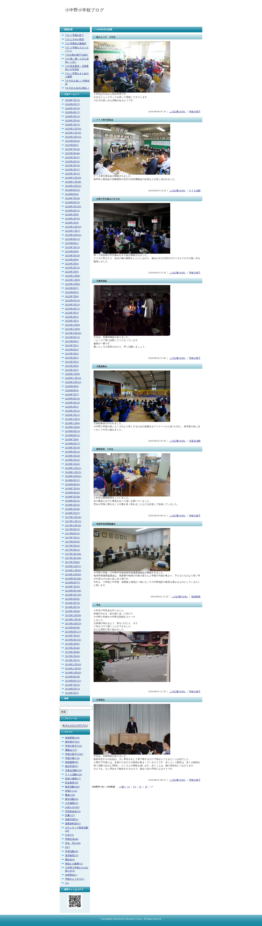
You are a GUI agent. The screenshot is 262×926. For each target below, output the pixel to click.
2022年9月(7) (72, 288)
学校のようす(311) (74, 879)
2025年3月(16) (72, 165)
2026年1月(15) (72, 124)
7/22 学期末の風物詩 (75, 43)
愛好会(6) (70, 859)
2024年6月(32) (72, 202)
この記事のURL (177, 111)
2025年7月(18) (72, 149)
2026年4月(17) (72, 112)
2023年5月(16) (72, 255)
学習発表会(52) (73, 811)
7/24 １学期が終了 (74, 35)
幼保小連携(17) (73, 778)
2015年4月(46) (72, 648)
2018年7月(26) (72, 488)
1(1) (67, 883)
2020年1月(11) (72, 415)
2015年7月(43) (72, 636)
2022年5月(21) (72, 304)
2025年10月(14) (73, 137)
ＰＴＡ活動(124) (73, 774)
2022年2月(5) (72, 317)
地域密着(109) (72, 738)
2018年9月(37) (72, 480)
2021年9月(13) (72, 337)
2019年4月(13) (72, 452)
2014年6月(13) (72, 689)
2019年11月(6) (72, 423)
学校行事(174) (72, 758)
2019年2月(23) (72, 460)
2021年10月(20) (73, 333)
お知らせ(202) (72, 807)
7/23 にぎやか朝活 (74, 39)
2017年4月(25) (72, 550)
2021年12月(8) (72, 325)
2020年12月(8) (72, 374)
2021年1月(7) (72, 370)
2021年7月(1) (72, 345)
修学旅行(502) (72, 742)
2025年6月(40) (72, 153)
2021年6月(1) (72, 349)
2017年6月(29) (72, 542)
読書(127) (70, 815)
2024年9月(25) (72, 190)
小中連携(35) (71, 803)
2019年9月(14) (72, 431)
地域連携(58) (71, 762)
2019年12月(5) (72, 419)
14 (134, 787)
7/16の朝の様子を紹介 (76, 55)
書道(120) (70, 795)
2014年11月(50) (73, 668)
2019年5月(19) (72, 447)
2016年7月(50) (72, 586)
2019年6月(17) (72, 443)
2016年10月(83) (73, 574)
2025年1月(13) (72, 173)
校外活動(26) (71, 799)
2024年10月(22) (73, 186)
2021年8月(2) (72, 341)
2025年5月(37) (72, 157)
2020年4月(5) (72, 407)
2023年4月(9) (72, 259)
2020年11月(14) (73, 378)
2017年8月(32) (72, 533)
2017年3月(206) (73, 554)
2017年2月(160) (73, 558)
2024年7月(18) (72, 198)
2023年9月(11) (72, 239)
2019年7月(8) (72, 439)
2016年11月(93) (73, 570)
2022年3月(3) (72, 313)
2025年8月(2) (72, 145)
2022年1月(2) (72, 321)
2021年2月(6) (72, 366)
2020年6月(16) (72, 398)
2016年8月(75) (72, 582)
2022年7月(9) (72, 296)
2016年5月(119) (73, 595)
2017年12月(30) (73, 517)
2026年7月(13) (72, 100)
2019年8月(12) (72, 435)
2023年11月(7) (72, 231)
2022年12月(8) (72, 276)
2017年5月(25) (72, 546)
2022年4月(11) (72, 309)
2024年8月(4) (72, 194)
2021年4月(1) (72, 358)
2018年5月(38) (72, 497)
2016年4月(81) (72, 599)
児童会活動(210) (73, 770)
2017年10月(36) (73, 525)
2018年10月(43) (73, 476)
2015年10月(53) (73, 623)
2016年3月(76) (72, 603)
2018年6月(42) (72, 492)
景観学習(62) (71, 819)
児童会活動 (195, 441)
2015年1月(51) (72, 660)
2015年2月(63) (72, 656)
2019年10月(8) (72, 427)
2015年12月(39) (73, 615)
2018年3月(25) (72, 505)
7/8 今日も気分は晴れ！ (77, 88)
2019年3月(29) (72, 456)
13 (128, 787)
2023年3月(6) (72, 264)
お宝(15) (69, 835)
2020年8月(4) (72, 390)
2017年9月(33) (72, 529)
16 (146, 787)
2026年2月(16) (72, 120)
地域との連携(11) (74, 863)
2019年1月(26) (72, 464)
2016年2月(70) (72, 607)
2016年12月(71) (73, 566)
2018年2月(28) (72, 509)
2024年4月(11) (72, 210)
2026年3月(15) (72, 116)
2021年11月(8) (72, 329)
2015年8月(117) (73, 632)
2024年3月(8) (72, 214)
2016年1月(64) (72, 611)
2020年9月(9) (72, 386)
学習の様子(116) (73, 746)
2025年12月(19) (73, 129)
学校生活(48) (71, 839)
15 (140, 787)
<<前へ (122, 787)
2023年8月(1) (72, 243)
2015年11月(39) (73, 619)
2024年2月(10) (72, 218)
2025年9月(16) (72, 141)
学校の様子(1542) (74, 754)
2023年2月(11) (72, 268)
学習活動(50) (71, 851)
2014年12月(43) (73, 664)
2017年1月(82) (72, 562)
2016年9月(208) (73, 578)
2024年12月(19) (73, 178)
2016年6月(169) (73, 591)
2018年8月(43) (72, 484)
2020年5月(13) (72, 403)
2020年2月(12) (72, 411)
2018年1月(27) (72, 513)
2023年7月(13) (72, 247)
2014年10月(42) (73, 672)
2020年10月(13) (73, 382)
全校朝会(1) (71, 875)
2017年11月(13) (73, 521)
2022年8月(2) (72, 292)
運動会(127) (71, 750)
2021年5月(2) (72, 353)
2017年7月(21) (72, 537)
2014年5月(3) (72, 693)
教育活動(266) (72, 787)
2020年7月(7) (72, 394)
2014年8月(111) (73, 681)
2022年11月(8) (72, 280)
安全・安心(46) (73, 843)
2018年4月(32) (72, 501)
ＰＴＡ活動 (195, 190)
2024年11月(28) (73, 182)
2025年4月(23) (72, 161)
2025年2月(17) (72, 169)
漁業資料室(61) (73, 823)
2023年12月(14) (73, 227)
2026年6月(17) (72, 104)
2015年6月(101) (73, 640)
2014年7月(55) (72, 685)
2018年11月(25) (73, 472)
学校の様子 (195, 111)
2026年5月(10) (72, 108)
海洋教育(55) (71, 855)
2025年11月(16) (73, 133)
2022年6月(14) (72, 300)
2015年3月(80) (72, 652)
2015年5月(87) (72, 644)
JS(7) (67, 847)
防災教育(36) (71, 783)
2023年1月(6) (72, 272)
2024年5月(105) (73, 206)
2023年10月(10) (73, 235)
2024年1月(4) (72, 223)
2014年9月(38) (72, 677)
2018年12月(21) (73, 468)
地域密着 (196, 596)
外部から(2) (71, 791)
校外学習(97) (71, 766)
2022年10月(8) (72, 284)
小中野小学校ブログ (84, 10)
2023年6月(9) (72, 251)
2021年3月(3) (72, 362)
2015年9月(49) (72, 627)
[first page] (117, 787)
